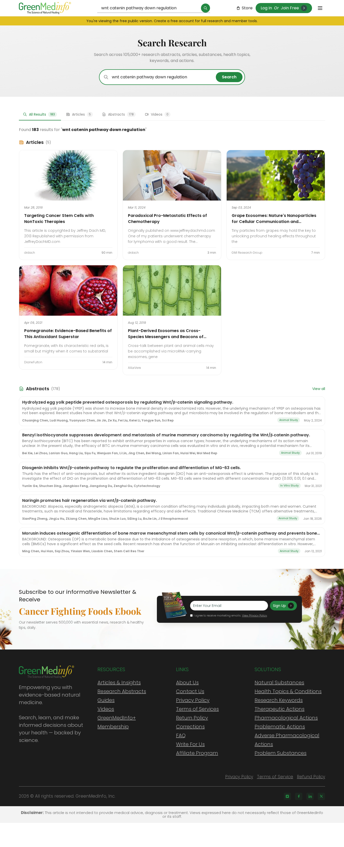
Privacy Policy (193, 700)
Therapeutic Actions (279, 708)
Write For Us (190, 744)
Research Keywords (279, 700)
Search (229, 77)
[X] (321, 796)
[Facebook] (298, 796)
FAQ (181, 735)
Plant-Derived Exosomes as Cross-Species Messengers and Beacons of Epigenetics (165, 337)
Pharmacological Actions (286, 717)
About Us (187, 682)
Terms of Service (275, 777)
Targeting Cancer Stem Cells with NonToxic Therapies (59, 218)
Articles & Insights (119, 682)
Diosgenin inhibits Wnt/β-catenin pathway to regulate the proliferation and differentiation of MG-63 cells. (131, 468)
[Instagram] (287, 796)
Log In (266, 8)
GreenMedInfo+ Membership (116, 722)
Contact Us (190, 691)
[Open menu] (320, 8)
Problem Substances (280, 753)
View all (318, 388)
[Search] (205, 8)
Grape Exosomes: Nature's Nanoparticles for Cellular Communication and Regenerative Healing (274, 222)
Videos (105, 708)
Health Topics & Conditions (288, 691)
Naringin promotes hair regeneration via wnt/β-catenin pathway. (89, 500)
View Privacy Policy (254, 615)
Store (247, 8)
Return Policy (192, 717)
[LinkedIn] (310, 796)
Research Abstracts (121, 691)
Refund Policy (311, 777)
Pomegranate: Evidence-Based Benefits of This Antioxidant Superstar (68, 334)
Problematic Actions (280, 726)
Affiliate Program (197, 753)
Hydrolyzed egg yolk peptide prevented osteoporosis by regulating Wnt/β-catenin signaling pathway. (127, 402)
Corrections (190, 726)
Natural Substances (279, 682)
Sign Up (279, 605)
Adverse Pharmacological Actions (287, 740)
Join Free (290, 8)
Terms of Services (197, 708)
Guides (106, 700)
